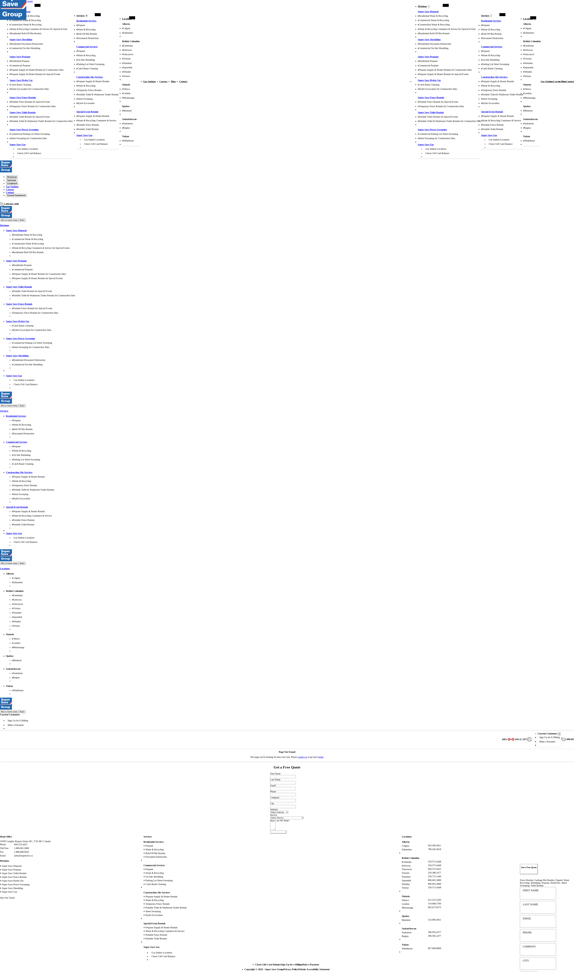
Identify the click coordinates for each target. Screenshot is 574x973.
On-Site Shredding (86, 60)
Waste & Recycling (86, 29)
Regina (126, 128)
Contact (183, 81)
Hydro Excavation (86, 103)
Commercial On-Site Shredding (25, 48)
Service (273, 815)
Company (529, 946)
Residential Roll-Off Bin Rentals (25, 33)
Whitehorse (128, 140)
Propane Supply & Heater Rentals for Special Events (35, 74)
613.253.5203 (434, 900)
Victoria (126, 58)
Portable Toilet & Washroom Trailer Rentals (98, 94)
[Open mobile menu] (410, 81)
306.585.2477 (434, 936)
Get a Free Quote (8, 200)
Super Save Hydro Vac (21, 80)
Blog (173, 81)
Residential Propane (19, 61)
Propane (81, 25)
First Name (531, 890)
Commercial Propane (20, 65)
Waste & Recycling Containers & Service (96, 120)
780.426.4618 (434, 849)
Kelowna (127, 50)
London (126, 93)
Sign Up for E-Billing (18, 720)
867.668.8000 (434, 948)
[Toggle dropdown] (559, 734)
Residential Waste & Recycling (433, 16)
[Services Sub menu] (86, 15)
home (320, 757)
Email (527, 918)
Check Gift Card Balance (29, 153)
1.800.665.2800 (11, 204)
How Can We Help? (279, 820)
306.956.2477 (434, 932)
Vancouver (128, 54)
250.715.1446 (434, 876)
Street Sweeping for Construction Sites (28, 138)
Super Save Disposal (428, 11)
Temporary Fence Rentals (89, 90)
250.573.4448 (434, 861)
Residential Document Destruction (26, 44)
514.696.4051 (434, 919)
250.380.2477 (434, 872)
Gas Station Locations (27, 149)
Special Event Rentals (87, 111)
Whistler (127, 72)
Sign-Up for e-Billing (291, 964)
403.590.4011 (434, 845)
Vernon (126, 76)
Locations (127, 18)
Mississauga (128, 98)
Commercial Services (87, 46)
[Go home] (6, 171)
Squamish (127, 67)
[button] (529, 869)
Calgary (126, 28)
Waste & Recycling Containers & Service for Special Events (38, 29)
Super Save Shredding (21, 39)
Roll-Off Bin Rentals (87, 34)
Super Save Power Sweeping (24, 129)
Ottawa (126, 89)
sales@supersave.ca (23, 855)
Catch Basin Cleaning (20, 84)
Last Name (530, 904)
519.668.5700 (434, 903)
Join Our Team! (7, 897)
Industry (274, 809)
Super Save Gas (18, 144)
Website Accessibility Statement (314, 969)
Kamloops (128, 45)
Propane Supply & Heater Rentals (93, 81)
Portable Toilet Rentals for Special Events (30, 116)
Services (80, 15)
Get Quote (278, 832)
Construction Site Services (89, 77)
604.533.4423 (20, 844)
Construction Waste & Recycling (25, 24)
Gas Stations (149, 81)
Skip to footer (26, 1)
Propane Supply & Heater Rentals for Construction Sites (37, 70)
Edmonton (128, 33)
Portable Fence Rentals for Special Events (30, 102)
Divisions (422, 6)
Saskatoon (128, 123)
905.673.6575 (434, 907)
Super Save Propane (20, 56)
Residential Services (86, 21)
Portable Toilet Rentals (88, 129)
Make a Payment (15, 725)
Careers (163, 81)
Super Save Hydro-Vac (17, 321)
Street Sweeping (85, 99)
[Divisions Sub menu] (429, 6)
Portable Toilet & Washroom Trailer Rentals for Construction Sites (41, 121)
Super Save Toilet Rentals (23, 112)
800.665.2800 (434, 880)
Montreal (127, 110)
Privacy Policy (291, 969)
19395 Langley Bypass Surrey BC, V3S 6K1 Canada (25, 841)
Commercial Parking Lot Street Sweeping (30, 134)
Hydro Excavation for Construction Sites (29, 89)
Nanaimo (127, 63)
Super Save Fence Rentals (23, 97)
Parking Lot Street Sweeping (90, 64)
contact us (302, 757)
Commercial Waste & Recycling (25, 20)
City (526, 960)
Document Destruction (88, 38)
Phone (527, 932)
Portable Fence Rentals (88, 125)
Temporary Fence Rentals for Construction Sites (33, 106)
